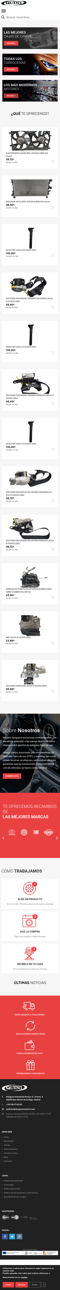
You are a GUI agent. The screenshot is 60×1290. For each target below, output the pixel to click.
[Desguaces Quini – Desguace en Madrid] (14, 3)
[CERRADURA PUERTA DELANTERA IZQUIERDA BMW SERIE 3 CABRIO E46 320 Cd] (30, 577)
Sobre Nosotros (11, 1149)
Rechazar (21, 1285)
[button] (3, 838)
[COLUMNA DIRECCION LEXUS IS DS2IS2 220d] (30, 674)
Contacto (8, 1161)
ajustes (24, 1277)
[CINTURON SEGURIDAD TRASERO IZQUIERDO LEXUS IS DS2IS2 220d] (30, 287)
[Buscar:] (28, 17)
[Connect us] (5, 1236)
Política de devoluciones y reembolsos (21, 1192)
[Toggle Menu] (3, 12)
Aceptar (8, 1285)
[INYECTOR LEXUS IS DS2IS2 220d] (30, 238)
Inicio (6, 1137)
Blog (6, 1157)
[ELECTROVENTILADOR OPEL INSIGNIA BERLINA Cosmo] (30, 141)
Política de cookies (12, 1188)
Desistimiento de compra (15, 1197)
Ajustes (35, 1285)
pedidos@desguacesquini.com (20, 1109)
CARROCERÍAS (15, 63)
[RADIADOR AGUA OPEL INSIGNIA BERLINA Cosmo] (30, 190)
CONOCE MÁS (12, 776)
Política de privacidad (13, 1180)
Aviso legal (8, 1184)
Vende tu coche (11, 1153)
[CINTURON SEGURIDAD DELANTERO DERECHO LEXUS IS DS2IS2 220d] (30, 529)
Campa (7, 1145)
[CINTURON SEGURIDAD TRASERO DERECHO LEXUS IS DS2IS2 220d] (30, 383)
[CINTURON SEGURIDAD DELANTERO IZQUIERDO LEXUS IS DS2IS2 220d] (30, 480)
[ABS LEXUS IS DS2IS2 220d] (30, 626)
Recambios (9, 1141)
